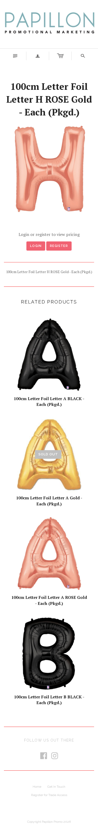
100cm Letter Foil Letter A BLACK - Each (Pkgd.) (49, 401)
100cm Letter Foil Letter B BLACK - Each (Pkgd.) (49, 699)
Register (59, 246)
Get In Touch (56, 786)
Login (36, 246)
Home (37, 786)
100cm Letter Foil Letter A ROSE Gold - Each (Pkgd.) (49, 600)
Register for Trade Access (49, 795)
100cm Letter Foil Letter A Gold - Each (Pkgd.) (49, 500)
